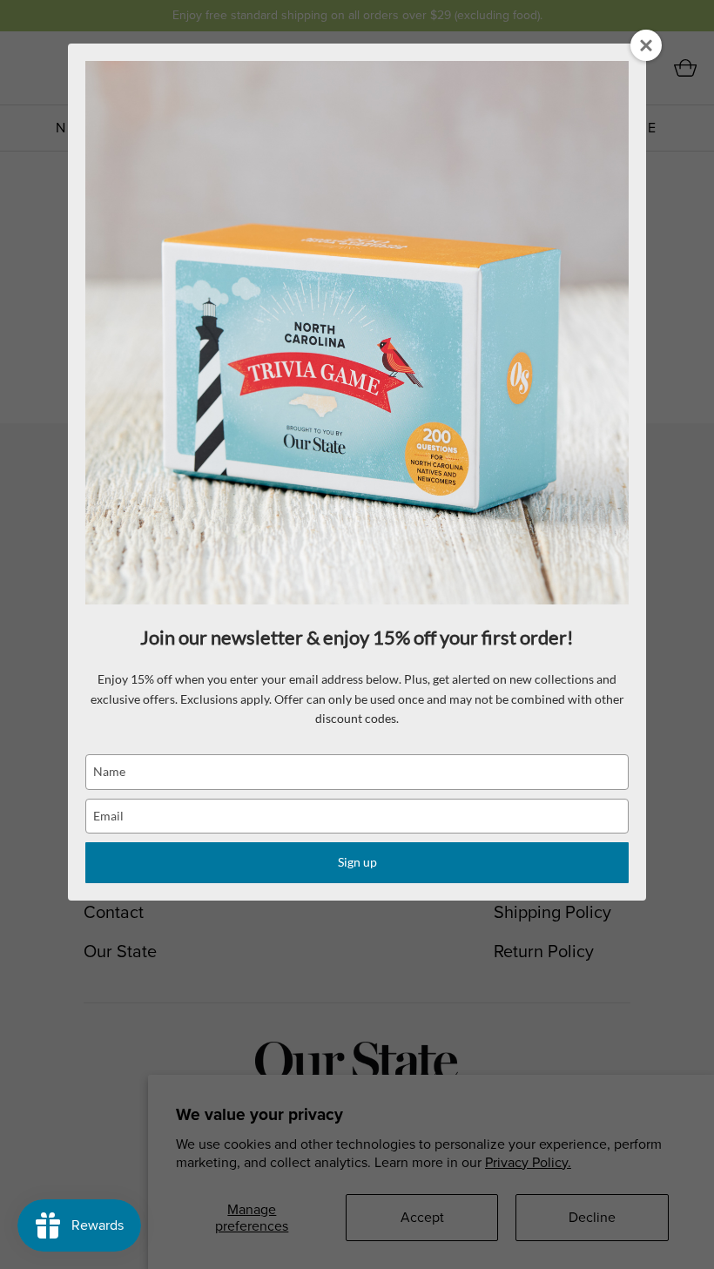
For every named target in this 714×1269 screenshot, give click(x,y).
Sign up (357, 861)
